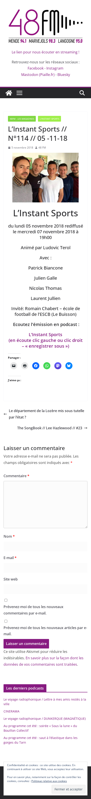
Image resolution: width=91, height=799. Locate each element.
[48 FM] (9, 93)
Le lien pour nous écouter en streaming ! (45, 52)
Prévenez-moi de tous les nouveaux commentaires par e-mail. (33, 610)
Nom (9, 536)
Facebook (36, 68)
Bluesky (63, 74)
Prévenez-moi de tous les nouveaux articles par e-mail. (45, 631)
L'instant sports (49, 118)
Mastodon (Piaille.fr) (38, 74)
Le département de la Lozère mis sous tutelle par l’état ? (46, 414)
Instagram (54, 68)
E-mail (10, 557)
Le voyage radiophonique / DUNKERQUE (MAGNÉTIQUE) (45, 718)
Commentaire (16, 475)
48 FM (42, 147)
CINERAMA (11, 711)
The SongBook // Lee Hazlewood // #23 (49, 428)
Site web (11, 579)
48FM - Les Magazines (22, 118)
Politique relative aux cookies (49, 781)
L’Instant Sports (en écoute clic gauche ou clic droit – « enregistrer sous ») (46, 340)
